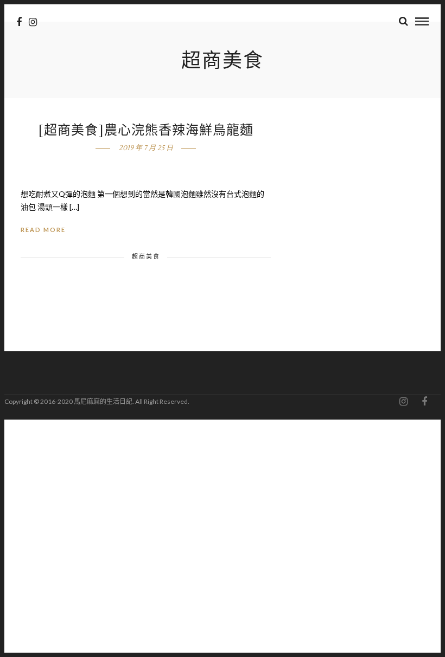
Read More (43, 229)
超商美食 (146, 256)
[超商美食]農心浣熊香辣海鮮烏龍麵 (146, 130)
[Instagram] (33, 22)
